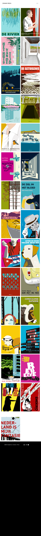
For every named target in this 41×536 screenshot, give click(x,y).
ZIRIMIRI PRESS (6, 3)
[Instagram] (24, 444)
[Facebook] (26, 444)
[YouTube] (28, 444)
